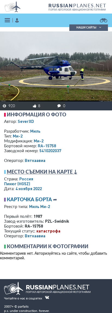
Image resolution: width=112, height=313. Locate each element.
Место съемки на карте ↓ (42, 172)
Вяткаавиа (35, 160)
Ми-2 (18, 135)
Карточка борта (29, 199)
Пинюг (17, 183)
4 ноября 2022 (28, 188)
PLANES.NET (77, 5)
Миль (35, 131)
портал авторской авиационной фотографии (77, 9)
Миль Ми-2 (39, 206)
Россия (26, 178)
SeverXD (26, 121)
